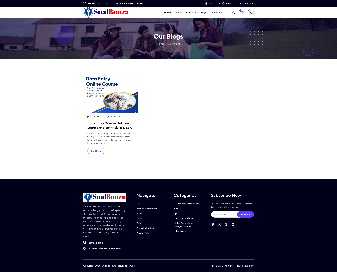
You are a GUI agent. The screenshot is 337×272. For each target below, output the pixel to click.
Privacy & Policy (245, 265)
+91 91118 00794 (99, 3)
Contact (141, 218)
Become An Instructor (147, 208)
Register (249, 3)
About (140, 213)
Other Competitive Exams (187, 203)
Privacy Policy (143, 233)
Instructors (192, 12)
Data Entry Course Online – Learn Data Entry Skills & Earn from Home (110, 127)
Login (240, 3)
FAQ (139, 223)
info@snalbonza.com (132, 3)
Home (167, 12)
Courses (179, 12)
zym (176, 208)
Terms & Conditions (146, 228)
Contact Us (216, 12)
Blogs (203, 12)
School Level (180, 231)
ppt (176, 213)
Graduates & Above (183, 218)
